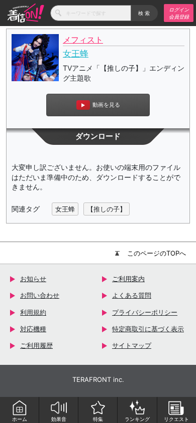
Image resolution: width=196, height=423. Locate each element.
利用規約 (33, 312)
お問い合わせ (39, 295)
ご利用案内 (128, 279)
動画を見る (106, 104)
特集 (98, 419)
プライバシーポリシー (144, 312)
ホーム (19, 419)
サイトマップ (131, 345)
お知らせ (33, 279)
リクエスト (176, 419)
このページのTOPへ (156, 253)
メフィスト (83, 40)
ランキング (137, 419)
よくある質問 (131, 295)
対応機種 (33, 329)
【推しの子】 (106, 209)
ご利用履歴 (36, 345)
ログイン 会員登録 (179, 13)
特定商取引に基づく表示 (148, 329)
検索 (144, 13)
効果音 (58, 419)
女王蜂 (75, 54)
